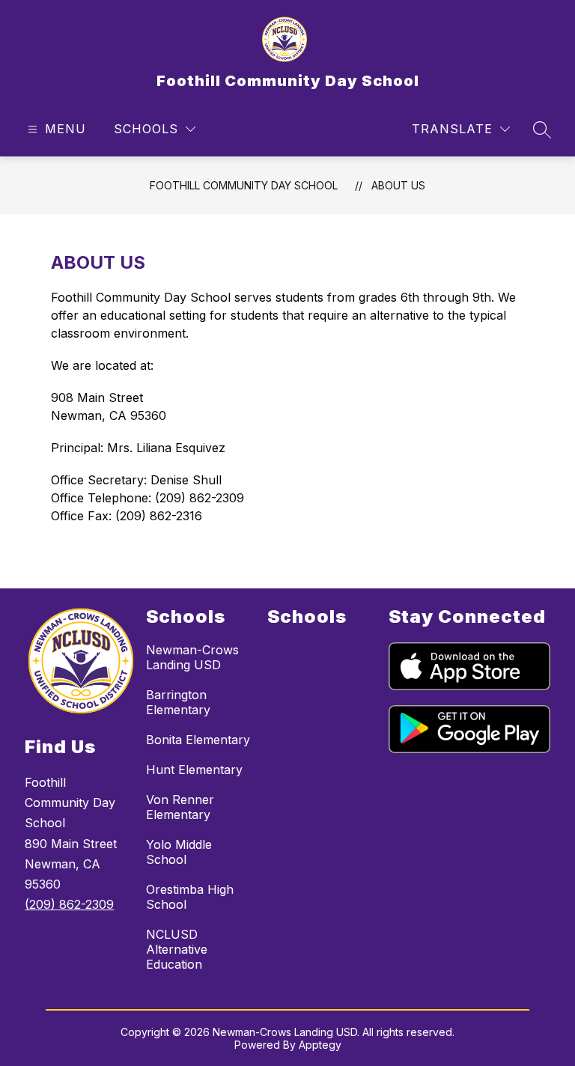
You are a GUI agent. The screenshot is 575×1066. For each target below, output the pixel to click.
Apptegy (320, 1044)
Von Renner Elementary (180, 807)
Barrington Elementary (178, 702)
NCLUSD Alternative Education (176, 949)
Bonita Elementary (198, 739)
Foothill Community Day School (244, 185)
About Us (398, 185)
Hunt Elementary (194, 769)
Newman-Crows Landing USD (192, 657)
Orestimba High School (190, 897)
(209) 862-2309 (69, 904)
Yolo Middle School (179, 852)
